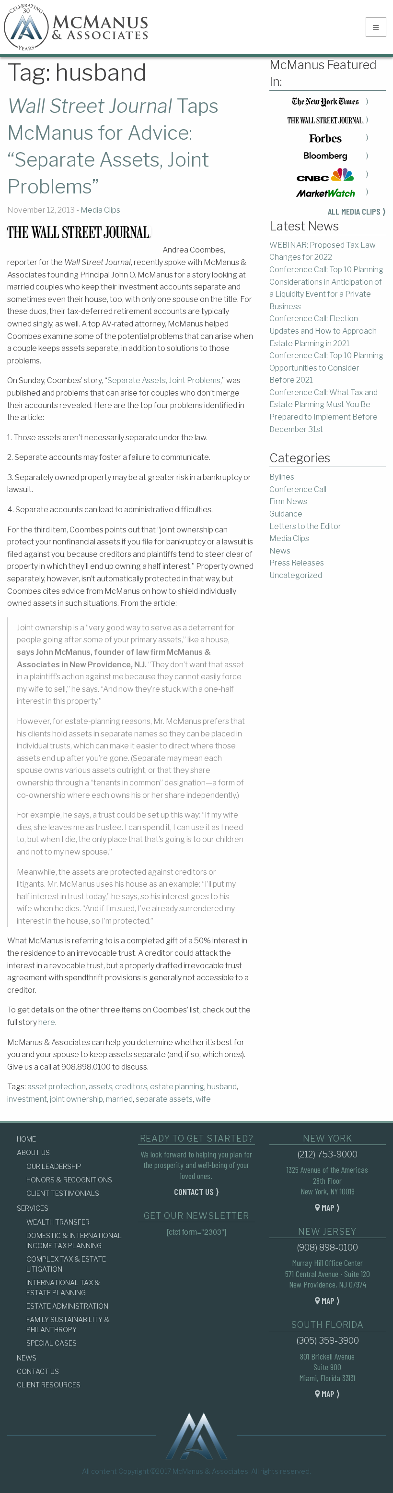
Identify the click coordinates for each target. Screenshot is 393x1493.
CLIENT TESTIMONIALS (62, 1193)
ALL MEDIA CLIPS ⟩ (357, 211)
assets (100, 1086)
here (46, 1022)
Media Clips (100, 210)
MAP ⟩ (330, 1207)
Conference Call (297, 489)
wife (203, 1099)
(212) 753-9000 (327, 1154)
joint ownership (76, 1099)
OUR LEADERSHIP (53, 1166)
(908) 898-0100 (327, 1247)
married (119, 1099)
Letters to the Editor (305, 526)
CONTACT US (38, 1371)
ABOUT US (33, 1152)
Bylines (281, 477)
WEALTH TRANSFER (58, 1222)
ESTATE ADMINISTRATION (67, 1306)
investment (27, 1099)
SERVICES (32, 1208)
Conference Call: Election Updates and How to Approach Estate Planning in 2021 (323, 331)
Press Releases (296, 562)
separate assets (164, 1099)
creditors (131, 1086)
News (279, 550)
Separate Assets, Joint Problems (163, 380)
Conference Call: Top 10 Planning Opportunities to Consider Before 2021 (326, 368)
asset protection (56, 1086)
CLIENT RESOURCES (49, 1385)
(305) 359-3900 (327, 1341)
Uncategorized (295, 575)
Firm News (288, 501)
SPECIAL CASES (51, 1343)
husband (222, 1086)
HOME (26, 1139)
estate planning (177, 1086)
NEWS (26, 1358)
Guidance (285, 513)
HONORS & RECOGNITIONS (69, 1180)
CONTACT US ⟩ (196, 1191)
